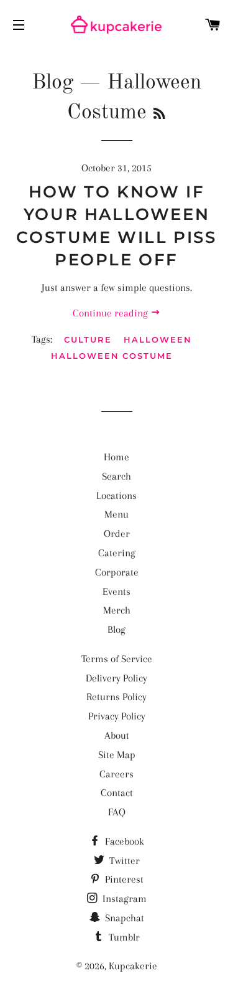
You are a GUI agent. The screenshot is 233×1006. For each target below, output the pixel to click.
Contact (117, 793)
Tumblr (123, 937)
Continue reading (111, 313)
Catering (116, 553)
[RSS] (159, 114)
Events (116, 591)
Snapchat (123, 918)
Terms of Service (116, 659)
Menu (116, 514)
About (116, 735)
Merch (116, 610)
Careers (116, 774)
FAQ (117, 812)
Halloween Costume (112, 356)
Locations (116, 495)
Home (116, 457)
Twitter (123, 860)
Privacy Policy (116, 716)
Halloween (158, 339)
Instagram (123, 898)
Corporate (117, 572)
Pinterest (123, 879)
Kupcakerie (133, 966)
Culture (88, 339)
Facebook (123, 841)
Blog (52, 82)
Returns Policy (116, 697)
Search (116, 476)
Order (117, 533)
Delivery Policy (116, 678)
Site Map (116, 755)
